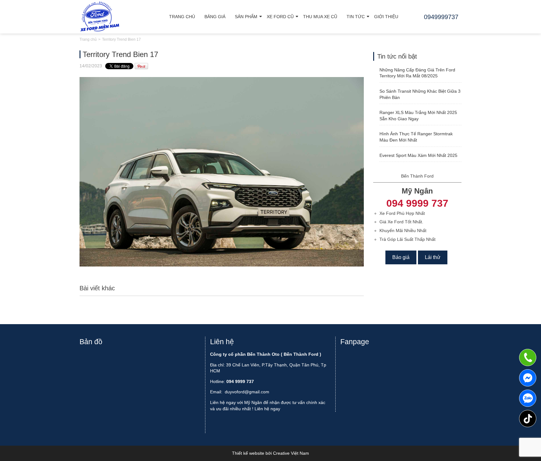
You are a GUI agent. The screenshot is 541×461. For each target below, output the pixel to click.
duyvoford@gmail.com (247, 391)
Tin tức (356, 16)
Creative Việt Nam (291, 453)
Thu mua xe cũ (320, 16)
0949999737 (527, 398)
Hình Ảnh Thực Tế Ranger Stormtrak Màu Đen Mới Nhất (416, 136)
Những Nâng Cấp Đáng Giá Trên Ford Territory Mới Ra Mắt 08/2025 (417, 73)
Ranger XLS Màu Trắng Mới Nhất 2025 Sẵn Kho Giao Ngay (418, 115)
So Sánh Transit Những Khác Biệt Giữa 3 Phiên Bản (420, 94)
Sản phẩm (246, 16)
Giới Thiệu (386, 16)
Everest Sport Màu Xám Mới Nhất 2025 (418, 155)
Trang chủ (182, 16)
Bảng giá (214, 16)
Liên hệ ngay (267, 408)
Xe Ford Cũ (280, 16)
